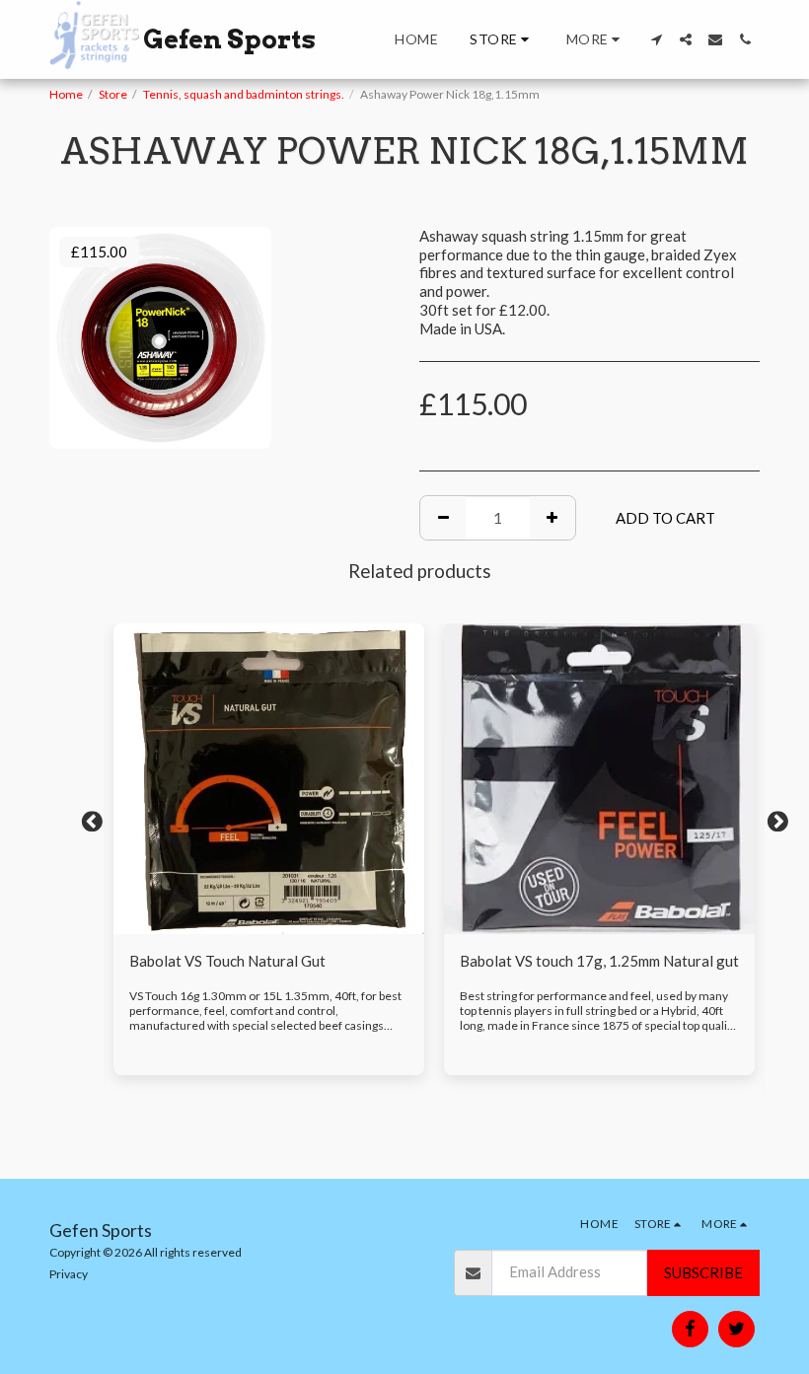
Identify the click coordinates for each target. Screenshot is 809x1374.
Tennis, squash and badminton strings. (243, 94)
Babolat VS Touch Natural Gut (227, 961)
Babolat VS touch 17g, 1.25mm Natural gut (599, 961)
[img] (268, 778)
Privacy (68, 1273)
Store (113, 94)
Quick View (269, 926)
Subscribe (703, 1272)
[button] (656, 39)
